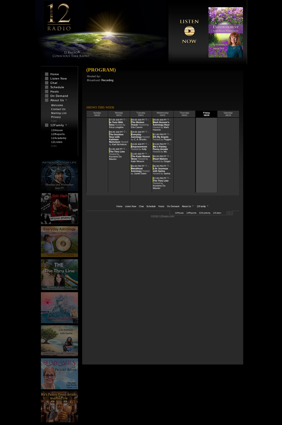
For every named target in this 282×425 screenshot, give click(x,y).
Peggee (167, 139)
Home (119, 206)
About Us (187, 206)
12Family (201, 206)
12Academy (204, 213)
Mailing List (58, 113)
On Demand (173, 206)
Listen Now (130, 206)
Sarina (167, 173)
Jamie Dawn (140, 173)
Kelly (144, 149)
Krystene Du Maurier (115, 157)
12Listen (217, 213)
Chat (141, 206)
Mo (165, 151)
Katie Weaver (137, 161)
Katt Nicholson (119, 144)
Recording (107, 80)
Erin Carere (136, 127)
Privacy (56, 117)
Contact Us (58, 109)
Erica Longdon (116, 127)
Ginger (167, 161)
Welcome (57, 105)
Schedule (151, 206)
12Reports (191, 213)
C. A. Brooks (140, 139)
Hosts (161, 206)
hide (229, 213)
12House (179, 213)
